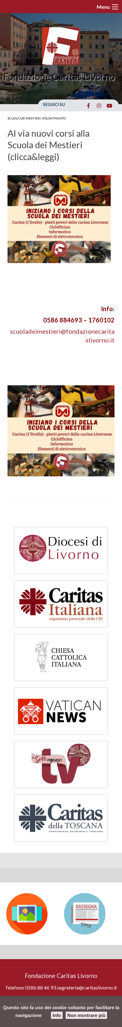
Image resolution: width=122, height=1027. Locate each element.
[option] (32, 914)
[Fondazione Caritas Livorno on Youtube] (109, 106)
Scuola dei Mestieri (24, 118)
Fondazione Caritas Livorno (59, 76)
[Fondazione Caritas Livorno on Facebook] (88, 106)
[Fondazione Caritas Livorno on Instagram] (99, 106)
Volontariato (54, 118)
